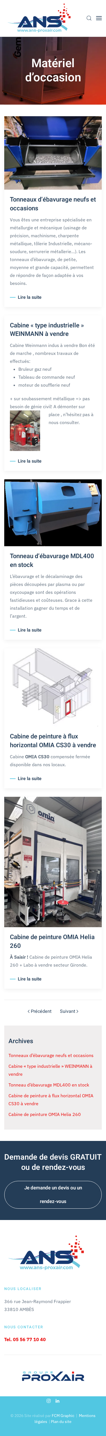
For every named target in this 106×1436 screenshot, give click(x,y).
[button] (89, 18)
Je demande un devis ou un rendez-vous (53, 1194)
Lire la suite (30, 297)
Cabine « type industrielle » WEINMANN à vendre (47, 330)
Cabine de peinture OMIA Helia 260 (52, 941)
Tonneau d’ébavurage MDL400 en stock (52, 560)
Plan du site (61, 1421)
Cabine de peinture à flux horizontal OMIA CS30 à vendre (53, 741)
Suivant (67, 1011)
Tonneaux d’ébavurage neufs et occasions (53, 204)
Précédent (41, 1011)
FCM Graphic (63, 1415)
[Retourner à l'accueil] (39, 18)
